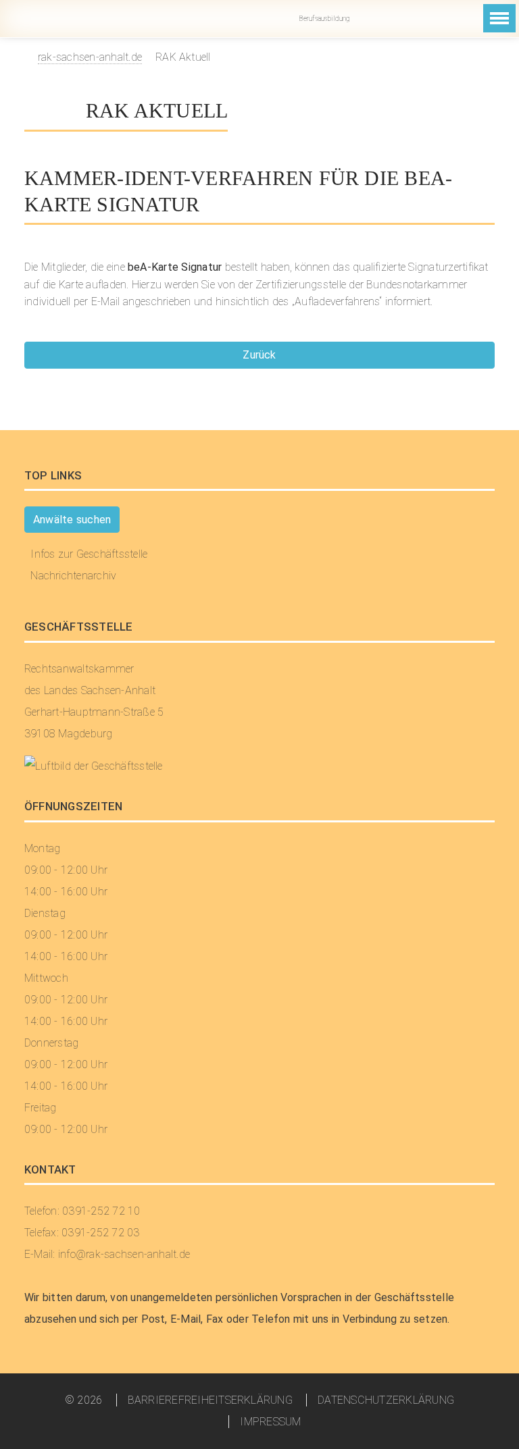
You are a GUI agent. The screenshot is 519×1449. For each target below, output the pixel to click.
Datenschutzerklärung (386, 1400)
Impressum (270, 1421)
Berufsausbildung (323, 18)
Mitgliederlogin (432, 18)
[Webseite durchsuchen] (457, 29)
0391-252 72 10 (403, 18)
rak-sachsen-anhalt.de (90, 57)
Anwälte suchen (72, 519)
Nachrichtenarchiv (73, 575)
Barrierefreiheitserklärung (210, 1400)
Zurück (259, 354)
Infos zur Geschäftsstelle (88, 554)
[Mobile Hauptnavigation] (499, 18)
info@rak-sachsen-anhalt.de (373, 18)
